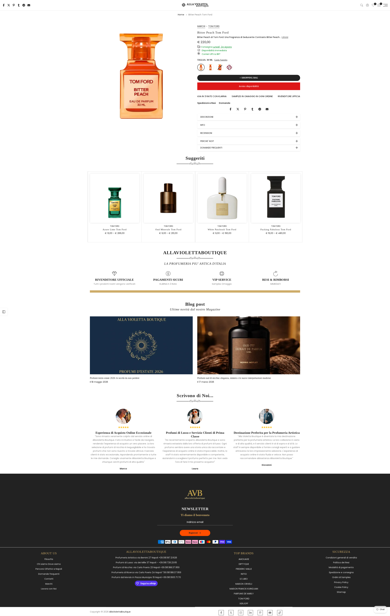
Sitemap (341, 592)
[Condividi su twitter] (8, 5)
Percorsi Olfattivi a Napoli (48, 569)
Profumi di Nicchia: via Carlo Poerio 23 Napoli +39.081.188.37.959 (146, 567)
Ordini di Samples (341, 577)
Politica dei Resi (341, 562)
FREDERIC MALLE (244, 569)
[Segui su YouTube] (270, 612)
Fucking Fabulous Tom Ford (275, 229)
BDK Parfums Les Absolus (217, 378)
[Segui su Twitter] (231, 612)
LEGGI (285, 37)
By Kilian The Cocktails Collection (114, 378)
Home (181, 15)
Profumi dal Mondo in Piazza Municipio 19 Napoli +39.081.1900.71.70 (146, 577)
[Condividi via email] (28, 5)
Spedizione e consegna (341, 572)
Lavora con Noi (49, 588)
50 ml (210, 67)
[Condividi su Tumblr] (18, 5)
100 (219, 67)
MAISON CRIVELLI (243, 583)
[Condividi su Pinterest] (13, 5)
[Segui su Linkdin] (250, 612)
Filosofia (48, 559)
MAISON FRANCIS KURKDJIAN (244, 588)
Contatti (48, 578)
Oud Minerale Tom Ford (168, 229)
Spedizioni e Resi (206, 103)
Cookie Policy (341, 587)
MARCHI (201, 26)
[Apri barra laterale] (4, 312)
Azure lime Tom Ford (114, 229)
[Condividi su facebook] (3, 5)
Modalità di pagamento (341, 567)
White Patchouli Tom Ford (221, 229)
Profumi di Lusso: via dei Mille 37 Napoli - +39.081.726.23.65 (146, 562)
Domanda (224, 103)
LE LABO (244, 578)
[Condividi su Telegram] (23, 5)
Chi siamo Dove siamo (49, 564)
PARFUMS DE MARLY (244, 593)
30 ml (201, 67)
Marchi (48, 583)
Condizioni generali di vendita (341, 557)
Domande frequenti (48, 574)
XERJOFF (243, 603)
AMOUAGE (244, 559)
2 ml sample (229, 67)
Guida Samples (220, 60)
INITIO (244, 574)
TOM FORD (214, 26)
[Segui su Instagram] (240, 612)
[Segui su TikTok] (279, 612)
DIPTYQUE (244, 564)
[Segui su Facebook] (221, 612)
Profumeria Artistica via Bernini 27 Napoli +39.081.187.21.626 (146, 557)
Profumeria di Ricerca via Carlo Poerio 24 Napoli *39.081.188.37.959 (146, 572)
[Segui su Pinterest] (260, 612)
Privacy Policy (341, 582)
